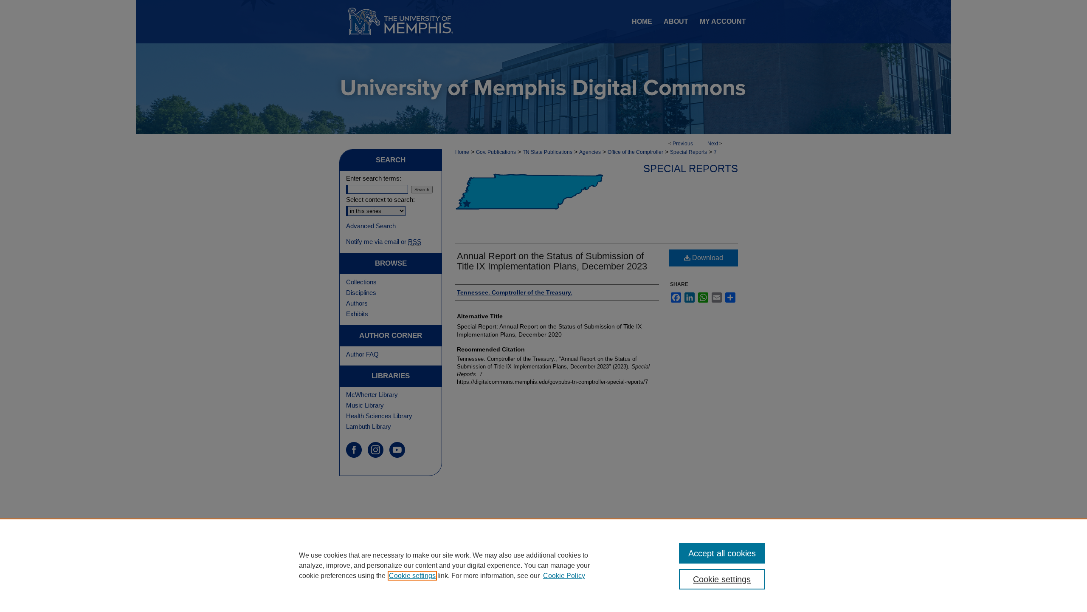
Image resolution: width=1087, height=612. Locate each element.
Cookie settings (412, 575)
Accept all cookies (722, 553)
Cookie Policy (564, 575)
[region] (543, 565)
